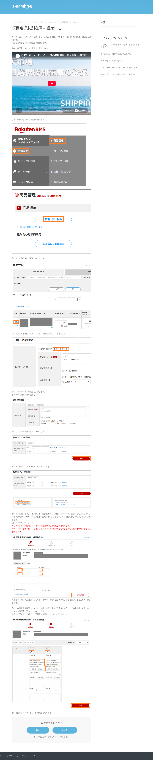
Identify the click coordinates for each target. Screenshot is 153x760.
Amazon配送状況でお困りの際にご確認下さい (119, 74)
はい (38, 730)
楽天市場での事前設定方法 (49, 22)
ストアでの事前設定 (32, 22)
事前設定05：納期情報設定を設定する (116, 54)
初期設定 (21, 22)
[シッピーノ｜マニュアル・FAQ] (22, 6)
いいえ (64, 730)
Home (14, 22)
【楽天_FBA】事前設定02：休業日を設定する (119, 67)
